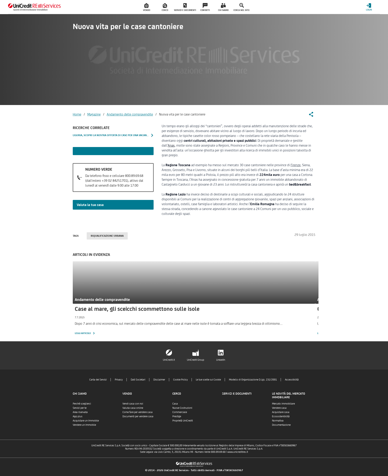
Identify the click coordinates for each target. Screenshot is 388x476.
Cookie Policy (180, 379)
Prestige (176, 416)
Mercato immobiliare (283, 403)
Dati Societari (138, 379)
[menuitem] (147, 7)
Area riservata (80, 412)
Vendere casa (279, 407)
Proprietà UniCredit (182, 420)
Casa (175, 403)
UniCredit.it (169, 359)
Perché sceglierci (82, 403)
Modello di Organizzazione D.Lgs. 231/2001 (253, 379)
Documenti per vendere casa (137, 416)
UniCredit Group (195, 359)
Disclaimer (159, 379)
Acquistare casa (280, 412)
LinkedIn (220, 359)
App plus (77, 416)
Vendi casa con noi (132, 403)
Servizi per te (79, 407)
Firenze (295, 165)
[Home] (34, 7)
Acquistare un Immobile (86, 420)
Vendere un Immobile (84, 424)
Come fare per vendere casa (137, 412)
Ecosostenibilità (281, 416)
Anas (171, 145)
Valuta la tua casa (90, 205)
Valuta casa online (132, 407)
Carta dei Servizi (98, 379)
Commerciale (179, 412)
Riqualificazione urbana (107, 235)
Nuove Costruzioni (182, 407)
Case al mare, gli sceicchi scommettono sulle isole (137, 309)
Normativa (278, 420)
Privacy (119, 379)
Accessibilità (292, 379)
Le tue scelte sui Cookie (208, 379)
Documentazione (281, 424)
